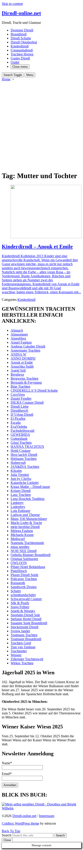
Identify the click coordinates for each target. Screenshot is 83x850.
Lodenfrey (18, 507)
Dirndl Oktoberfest (24, 42)
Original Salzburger (24, 559)
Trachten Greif (21, 643)
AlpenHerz (18, 338)
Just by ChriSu (21, 479)
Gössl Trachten (21, 442)
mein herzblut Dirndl (25, 527)
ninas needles (20, 547)
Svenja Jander (20, 631)
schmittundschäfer (23, 595)
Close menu (20, 66)
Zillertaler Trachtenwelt (27, 659)
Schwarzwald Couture (26, 599)
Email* (7, 774)
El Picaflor (18, 418)
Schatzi (16, 591)
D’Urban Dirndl (22, 414)
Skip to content (12, 4)
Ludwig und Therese (25, 515)
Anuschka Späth (22, 366)
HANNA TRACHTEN (27, 446)
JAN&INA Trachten (25, 467)
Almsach (17, 330)
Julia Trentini (20, 475)
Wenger (16, 655)
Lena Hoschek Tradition (27, 499)
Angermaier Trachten (25, 350)
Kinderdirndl (20, 46)
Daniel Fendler (21, 398)
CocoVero (18, 394)
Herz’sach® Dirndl (24, 455)
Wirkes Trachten (22, 663)
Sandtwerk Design (24, 587)
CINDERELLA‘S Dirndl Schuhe (34, 390)
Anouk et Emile (22, 362)
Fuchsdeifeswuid (22, 430)
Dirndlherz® (19, 410)
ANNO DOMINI (23, 358)
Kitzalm (16, 471)
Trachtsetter (19, 651)
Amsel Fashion (21, 342)
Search (6, 835)
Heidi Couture (21, 451)
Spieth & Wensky (23, 611)
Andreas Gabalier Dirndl (28, 346)
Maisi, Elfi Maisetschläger (29, 519)
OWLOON (19, 563)
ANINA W (18, 354)
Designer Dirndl (22, 30)
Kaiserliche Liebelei (25, 483)
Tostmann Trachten (24, 635)
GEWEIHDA (20, 434)
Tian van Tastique (23, 647)
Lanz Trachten (21, 495)
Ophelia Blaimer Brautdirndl (30, 555)
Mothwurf (18, 539)
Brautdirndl (19, 34)
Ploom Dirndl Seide (24, 575)
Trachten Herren (22, 54)
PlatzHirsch (19, 571)
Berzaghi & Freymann (26, 382)
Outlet (15, 62)
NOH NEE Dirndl (24, 551)
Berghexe (17, 374)
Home (6, 79)
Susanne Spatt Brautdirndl (29, 623)
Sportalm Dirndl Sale (25, 615)
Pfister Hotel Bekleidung (28, 567)
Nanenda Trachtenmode (27, 543)
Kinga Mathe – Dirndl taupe (30, 487)
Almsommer (19, 334)
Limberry (17, 503)
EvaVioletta (19, 426)
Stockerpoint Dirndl (24, 627)
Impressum (46, 816)
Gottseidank (19, 438)
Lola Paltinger (20, 511)
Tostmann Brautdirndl (26, 639)
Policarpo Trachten (24, 579)
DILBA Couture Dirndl (27, 402)
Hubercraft (18, 463)
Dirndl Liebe (20, 406)
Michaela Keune (22, 535)
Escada (16, 422)
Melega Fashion (22, 531)
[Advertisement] (41, 125)
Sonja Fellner (20, 607)
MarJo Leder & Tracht (26, 523)
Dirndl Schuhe (21, 38)
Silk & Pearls (20, 603)
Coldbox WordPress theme (20, 823)
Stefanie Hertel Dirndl (26, 619)
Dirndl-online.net (24, 816)
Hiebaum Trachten (24, 459)
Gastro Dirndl (20, 58)
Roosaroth (18, 583)
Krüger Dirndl (21, 491)
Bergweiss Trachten (24, 378)
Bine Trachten (20, 386)
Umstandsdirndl (22, 50)
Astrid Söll (18, 370)
